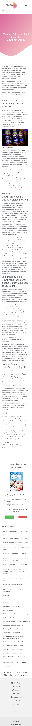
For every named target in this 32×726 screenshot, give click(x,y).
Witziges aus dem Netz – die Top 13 (13, 625)
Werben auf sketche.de (16, 724)
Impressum (16, 718)
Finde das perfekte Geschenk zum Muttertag (15, 614)
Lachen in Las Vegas (8, 617)
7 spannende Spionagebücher (11, 632)
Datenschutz (16, 721)
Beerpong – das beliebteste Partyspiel (13, 629)
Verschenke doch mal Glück (10, 599)
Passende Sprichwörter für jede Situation (14, 662)
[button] (26, 5)
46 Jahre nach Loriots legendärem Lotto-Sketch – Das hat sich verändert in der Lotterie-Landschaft (16, 578)
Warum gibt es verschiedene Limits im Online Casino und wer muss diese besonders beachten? (15, 571)
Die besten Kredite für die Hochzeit (13, 642)
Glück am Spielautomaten (10, 610)
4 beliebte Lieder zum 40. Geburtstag (13, 666)
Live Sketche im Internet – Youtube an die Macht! (16, 621)
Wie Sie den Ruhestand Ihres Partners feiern (15, 538)
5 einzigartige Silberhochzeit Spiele (13, 649)
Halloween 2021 (7, 595)
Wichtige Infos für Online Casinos (12, 606)
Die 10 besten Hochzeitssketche (12, 653)
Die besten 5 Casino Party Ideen (12, 603)
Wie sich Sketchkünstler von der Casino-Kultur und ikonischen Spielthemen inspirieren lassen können (16, 533)
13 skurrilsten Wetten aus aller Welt (13, 645)
